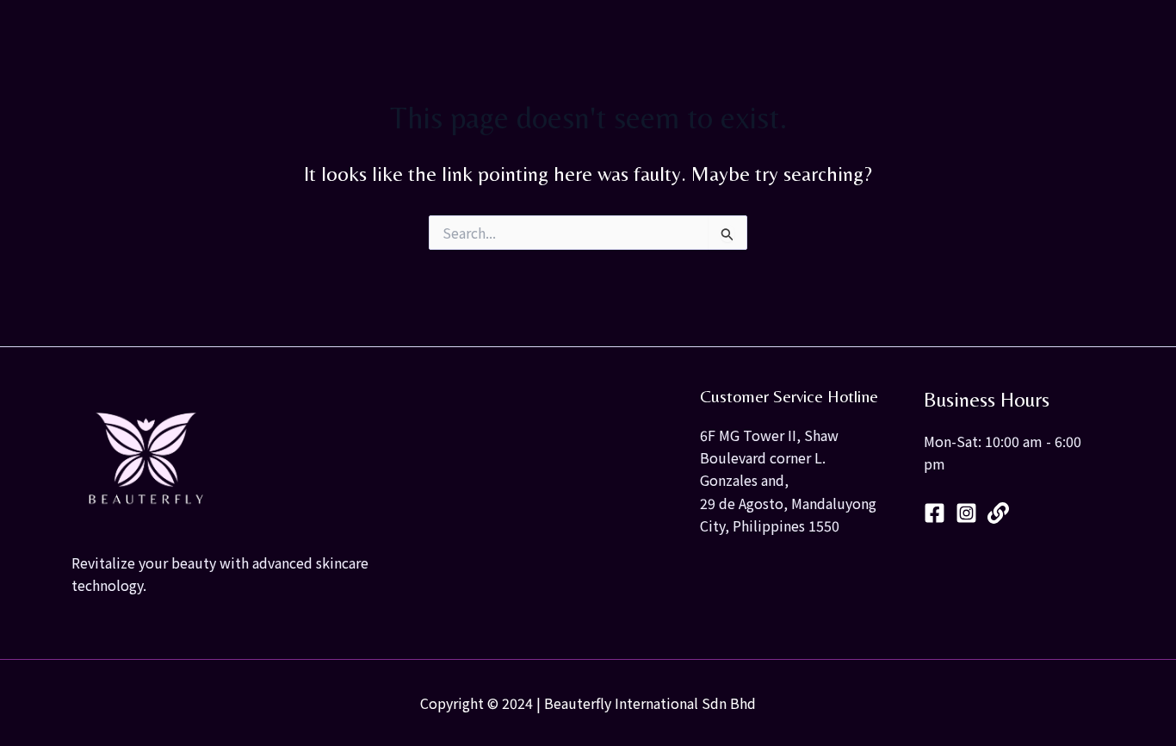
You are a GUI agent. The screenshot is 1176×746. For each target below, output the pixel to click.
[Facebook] (934, 513)
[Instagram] (966, 513)
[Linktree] (998, 513)
